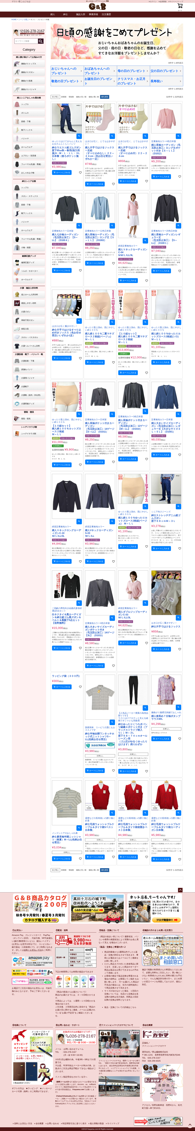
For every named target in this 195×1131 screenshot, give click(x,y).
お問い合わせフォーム (74, 1049)
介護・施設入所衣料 (29, 288)
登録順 (71, 97)
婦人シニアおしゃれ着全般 (29, 98)
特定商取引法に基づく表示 (74, 1123)
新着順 (63, 97)
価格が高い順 (94, 97)
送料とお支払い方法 (33, 950)
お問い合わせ (53, 1123)
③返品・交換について (109, 930)
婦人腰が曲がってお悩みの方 (29, 57)
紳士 (65, 14)
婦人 (52, 14)
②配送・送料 (62, 930)
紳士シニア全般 (29, 181)
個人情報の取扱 (97, 1123)
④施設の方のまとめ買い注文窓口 (158, 930)
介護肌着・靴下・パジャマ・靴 (29, 354)
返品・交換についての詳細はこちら (120, 1007)
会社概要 (40, 1123)
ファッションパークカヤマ (154, 1046)
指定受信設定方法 (71, 1087)
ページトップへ (180, 890)
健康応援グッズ (29, 256)
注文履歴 (106, 14)
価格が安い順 (81, 97)
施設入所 (80, 14)
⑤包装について (19, 1025)
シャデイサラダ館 (29, 427)
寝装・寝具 (29, 412)
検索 (40, 41)
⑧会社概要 (148, 1025)
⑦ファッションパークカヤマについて (116, 1025)
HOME (14, 20)
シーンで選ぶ (23, 20)
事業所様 (93, 14)
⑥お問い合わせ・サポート (68, 1025)
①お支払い (17, 930)
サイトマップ (113, 1123)
